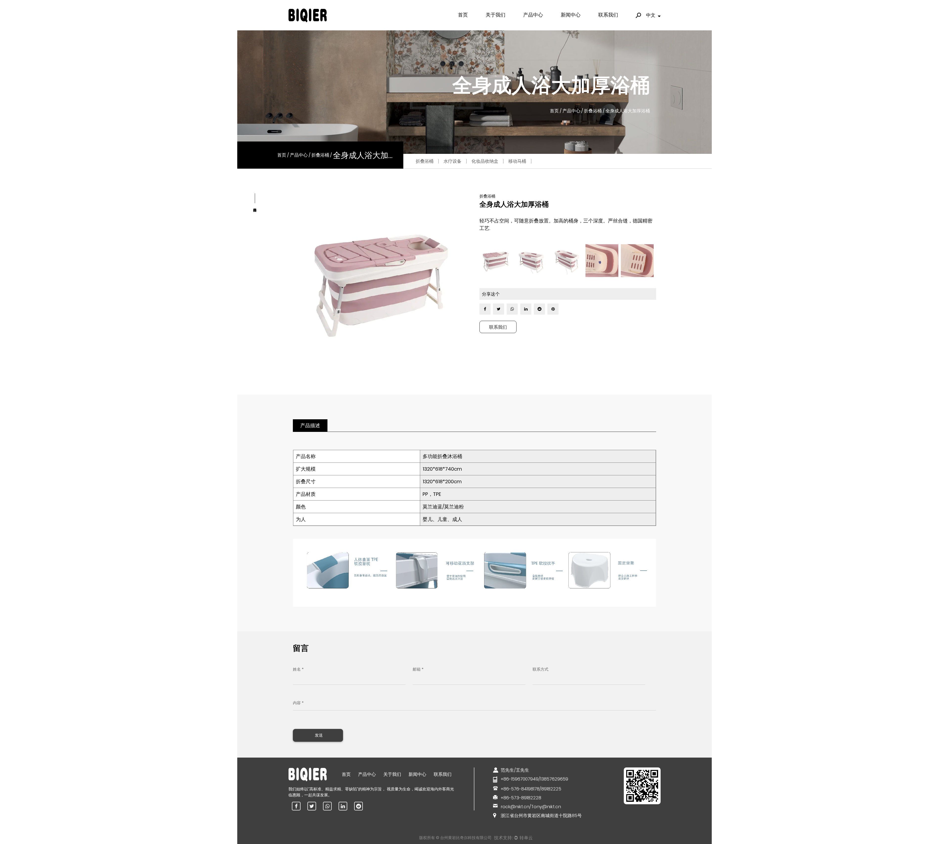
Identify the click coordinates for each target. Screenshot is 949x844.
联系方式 (540, 669)
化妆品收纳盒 (485, 161)
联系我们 (608, 14)
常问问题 (493, 23)
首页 (463, 14)
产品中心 (533, 14)
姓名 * (298, 669)
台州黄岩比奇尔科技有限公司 (466, 838)
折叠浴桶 (593, 110)
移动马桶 (517, 161)
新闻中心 (571, 14)
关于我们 (495, 14)
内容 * (298, 703)
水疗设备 (530, 23)
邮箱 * (418, 669)
